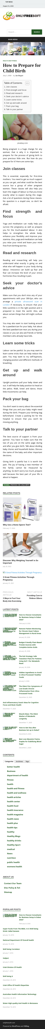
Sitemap (8, 892)
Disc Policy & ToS (12, 887)
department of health (17, 775)
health (10, 784)
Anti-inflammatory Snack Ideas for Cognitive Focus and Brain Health (21, 703)
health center (13, 801)
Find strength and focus (16, 90)
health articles (14, 797)
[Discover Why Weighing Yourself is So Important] (22, 546)
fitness (10, 779)
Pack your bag (12, 106)
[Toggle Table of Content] (26, 83)
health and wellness (16, 792)
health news (13, 819)
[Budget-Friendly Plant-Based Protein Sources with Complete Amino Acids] (10, 643)
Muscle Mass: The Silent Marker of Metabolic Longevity (28, 716)
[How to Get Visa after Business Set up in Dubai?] (10, 728)
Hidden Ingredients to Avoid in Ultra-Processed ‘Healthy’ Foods (30, 674)
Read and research (14, 93)
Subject (6, 958)
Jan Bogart (19, 75)
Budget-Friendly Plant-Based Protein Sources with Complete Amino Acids (30, 644)
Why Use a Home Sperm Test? (17, 525)
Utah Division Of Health (12, 967)
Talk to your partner (14, 109)
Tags (27, 761)
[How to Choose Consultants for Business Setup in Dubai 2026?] (10, 615)
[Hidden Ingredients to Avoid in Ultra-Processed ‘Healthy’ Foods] (10, 673)
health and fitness (10, 60)
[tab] (9, 761)
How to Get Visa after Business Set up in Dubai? (29, 729)
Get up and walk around (16, 103)
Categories (9, 761)
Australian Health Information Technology (19, 994)
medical (11, 849)
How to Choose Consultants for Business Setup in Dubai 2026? (30, 617)
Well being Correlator (11, 949)
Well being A (8, 976)
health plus (12, 823)
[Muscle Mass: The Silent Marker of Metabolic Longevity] (10, 714)
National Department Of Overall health (18, 940)
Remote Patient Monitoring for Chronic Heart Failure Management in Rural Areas (30, 631)
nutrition (11, 858)
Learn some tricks (14, 100)
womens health (14, 866)
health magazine (15, 814)
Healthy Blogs (13, 836)
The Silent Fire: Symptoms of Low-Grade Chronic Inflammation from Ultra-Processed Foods (30, 689)
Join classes (11, 87)
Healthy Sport (13, 845)
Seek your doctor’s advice (17, 96)
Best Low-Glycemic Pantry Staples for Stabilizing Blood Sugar (30, 741)
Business (11, 771)
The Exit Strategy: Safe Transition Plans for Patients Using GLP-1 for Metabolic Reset (30, 659)
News (9, 853)
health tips (12, 827)
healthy (10, 831)
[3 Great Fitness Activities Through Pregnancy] (22, 573)
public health (13, 862)
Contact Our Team (13, 883)
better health (13, 766)
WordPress (16, 1026)
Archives (19, 761)
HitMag (26, 1026)
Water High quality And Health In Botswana (20, 1003)
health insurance (15, 810)
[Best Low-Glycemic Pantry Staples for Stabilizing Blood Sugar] (10, 739)
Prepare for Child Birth (20, 485)
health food (12, 806)
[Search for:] (24, 32)
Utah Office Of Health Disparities (16, 985)
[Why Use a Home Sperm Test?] (22, 510)
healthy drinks (14, 840)
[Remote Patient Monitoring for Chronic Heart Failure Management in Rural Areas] (10, 629)
